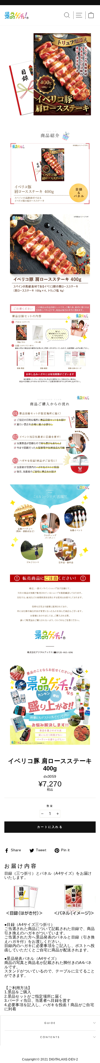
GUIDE (50, 1023)
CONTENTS (50, 1037)
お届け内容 (21, 866)
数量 (50, 805)
